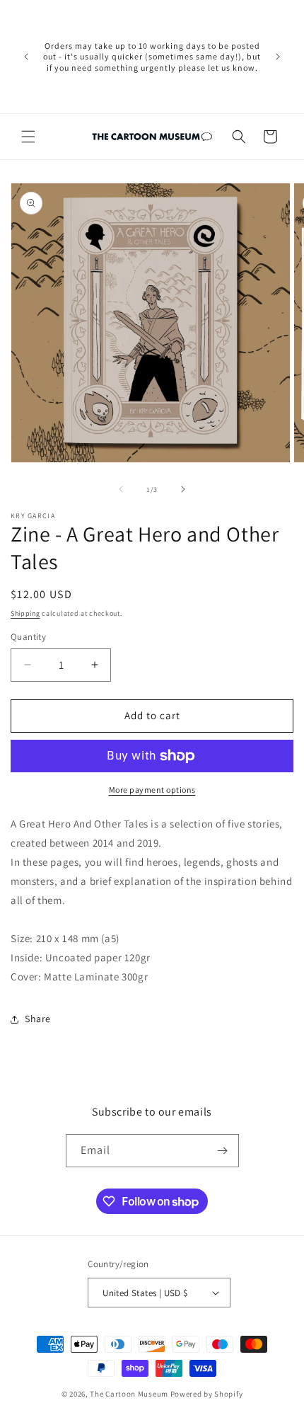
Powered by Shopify (206, 1394)
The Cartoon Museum (129, 1394)
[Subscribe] (222, 1150)
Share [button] (38, 1018)
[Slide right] (183, 489)
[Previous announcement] (26, 56)
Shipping (25, 613)
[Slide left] (120, 489)
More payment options (152, 789)
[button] (28, 136)
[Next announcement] (277, 56)
